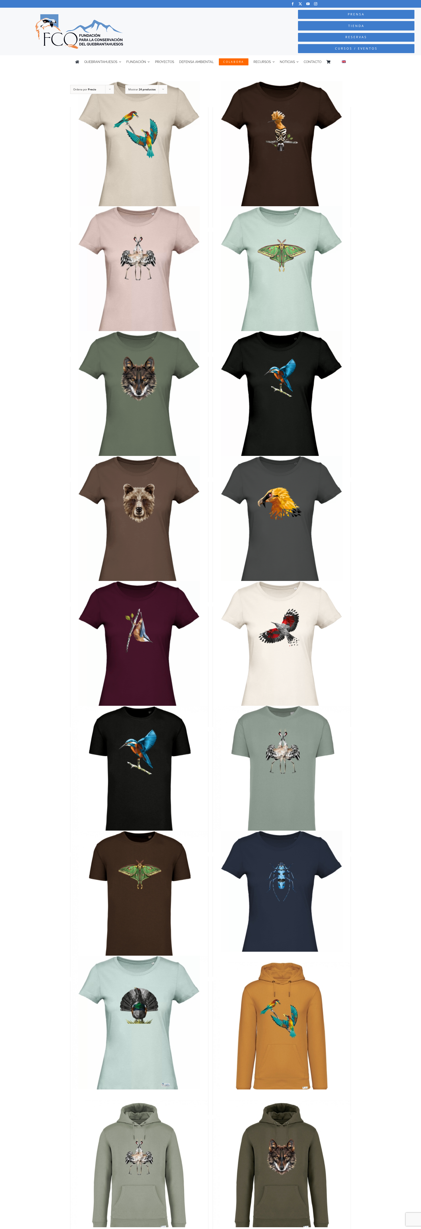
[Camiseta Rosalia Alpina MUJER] (282, 899)
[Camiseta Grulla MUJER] (139, 275)
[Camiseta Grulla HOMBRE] (282, 774)
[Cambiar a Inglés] (344, 61)
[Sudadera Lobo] (282, 1168)
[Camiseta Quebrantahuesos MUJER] (282, 525)
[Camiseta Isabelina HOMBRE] (139, 899)
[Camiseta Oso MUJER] (139, 525)
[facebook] (292, 3)
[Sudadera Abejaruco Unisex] (282, 1031)
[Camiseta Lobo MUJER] (139, 400)
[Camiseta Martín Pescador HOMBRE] (139, 774)
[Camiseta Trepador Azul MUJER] (139, 650)
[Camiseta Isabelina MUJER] (282, 275)
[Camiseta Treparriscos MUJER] (282, 650)
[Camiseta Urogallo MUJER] (139, 1024)
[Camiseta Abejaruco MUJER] (139, 150)
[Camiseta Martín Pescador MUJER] (282, 400)
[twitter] (300, 3)
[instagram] (315, 3)
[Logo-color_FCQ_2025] (79, 16)
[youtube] (308, 3)
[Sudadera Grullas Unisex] (139, 1168)
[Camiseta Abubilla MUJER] (282, 150)
